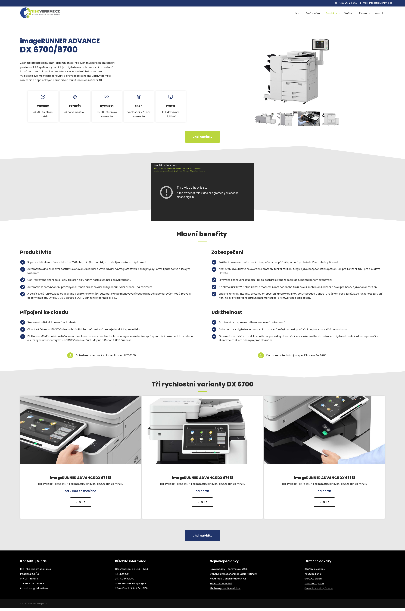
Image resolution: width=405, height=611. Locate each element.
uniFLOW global (313, 578)
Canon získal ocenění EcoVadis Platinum (233, 574)
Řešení (363, 13)
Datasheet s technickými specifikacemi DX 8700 (296, 355)
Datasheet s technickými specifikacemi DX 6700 (106, 355)
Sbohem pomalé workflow (225, 588)
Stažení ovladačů (315, 569)
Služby (348, 13)
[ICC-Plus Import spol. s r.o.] (40, 13)
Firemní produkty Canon (319, 588)
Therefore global (314, 583)
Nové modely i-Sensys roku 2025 (229, 569)
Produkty (331, 13)
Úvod (297, 13)
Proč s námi (313, 13)
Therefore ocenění (221, 583)
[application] (202, 192)
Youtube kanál (313, 574)
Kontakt (380, 13)
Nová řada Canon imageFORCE (228, 578)
